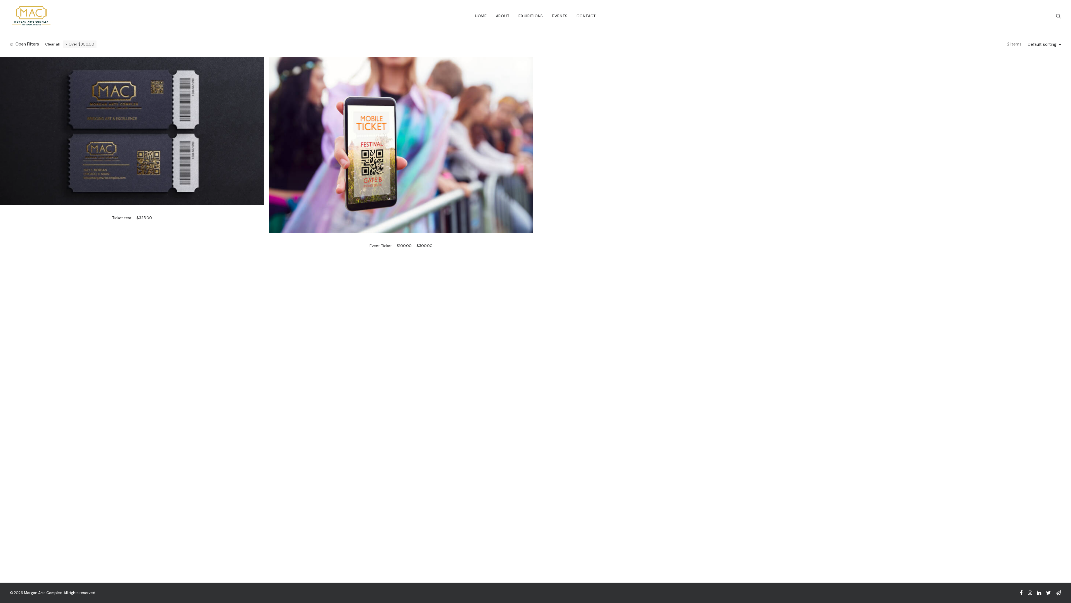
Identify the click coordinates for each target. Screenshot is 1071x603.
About (503, 15)
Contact (586, 15)
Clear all (52, 44)
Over (81, 44)
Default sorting (1042, 44)
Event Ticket (401, 245)
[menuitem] (481, 16)
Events (560, 15)
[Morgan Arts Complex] (31, 16)
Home (481, 15)
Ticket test (132, 217)
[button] (1058, 16)
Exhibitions (530, 15)
